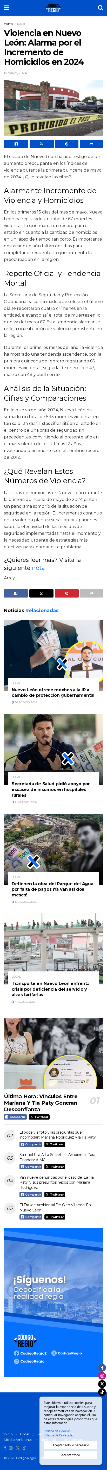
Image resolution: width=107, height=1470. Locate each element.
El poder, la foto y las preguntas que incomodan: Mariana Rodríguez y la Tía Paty (57, 1135)
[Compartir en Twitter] (42, 144)
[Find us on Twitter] (18, 1448)
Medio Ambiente (18, 1439)
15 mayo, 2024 (15, 73)
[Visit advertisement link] (53, 1302)
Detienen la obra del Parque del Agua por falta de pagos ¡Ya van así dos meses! (52, 889)
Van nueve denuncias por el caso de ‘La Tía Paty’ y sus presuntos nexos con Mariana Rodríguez (56, 1182)
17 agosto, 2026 (25, 901)
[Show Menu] (6, 8)
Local (21, 24)
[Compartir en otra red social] (91, 144)
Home (8, 24)
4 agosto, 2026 (25, 1001)
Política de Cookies (57, 1431)
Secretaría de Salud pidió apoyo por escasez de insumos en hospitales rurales (51, 789)
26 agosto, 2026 (25, 702)
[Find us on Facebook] (5, 1448)
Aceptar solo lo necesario (70, 1445)
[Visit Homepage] (53, 8)
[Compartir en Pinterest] (67, 144)
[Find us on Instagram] (11, 1448)
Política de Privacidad (59, 1435)
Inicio (8, 1434)
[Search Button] (100, 8)
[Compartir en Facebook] (16, 144)
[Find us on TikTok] (24, 1448)
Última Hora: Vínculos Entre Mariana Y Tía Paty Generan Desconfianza (40, 1103)
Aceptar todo (70, 1455)
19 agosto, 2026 (25, 802)
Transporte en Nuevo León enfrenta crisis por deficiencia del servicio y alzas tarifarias (50, 989)
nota (38, 567)
